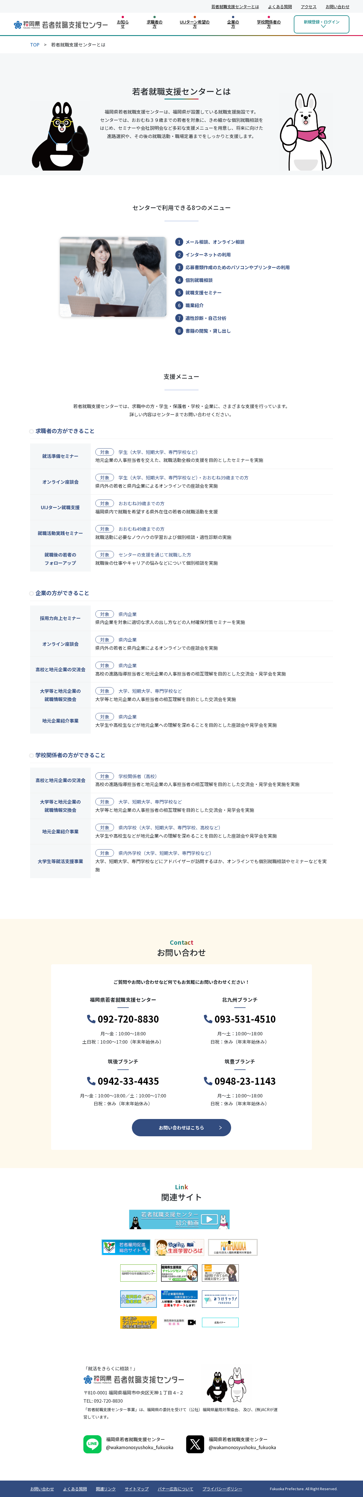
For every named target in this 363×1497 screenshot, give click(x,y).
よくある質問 (280, 6)
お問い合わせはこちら (181, 1127)
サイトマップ (137, 1489)
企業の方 (233, 24)
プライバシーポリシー (222, 1489)
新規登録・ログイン (321, 22)
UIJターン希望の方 (195, 24)
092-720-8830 (128, 1018)
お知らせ (123, 24)
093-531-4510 (245, 1018)
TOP (34, 44)
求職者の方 (154, 24)
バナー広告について (175, 1489)
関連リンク (106, 1489)
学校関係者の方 (269, 24)
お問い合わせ (337, 6)
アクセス (308, 6)
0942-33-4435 (128, 1080)
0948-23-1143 (245, 1080)
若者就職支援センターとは (235, 6)
